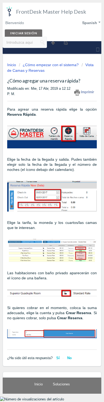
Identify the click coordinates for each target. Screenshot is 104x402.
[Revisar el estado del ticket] (65, 42)
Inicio (12, 65)
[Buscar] (43, 42)
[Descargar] (42, 200)
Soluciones (61, 384)
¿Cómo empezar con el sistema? (51, 65)
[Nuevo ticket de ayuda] (53, 42)
